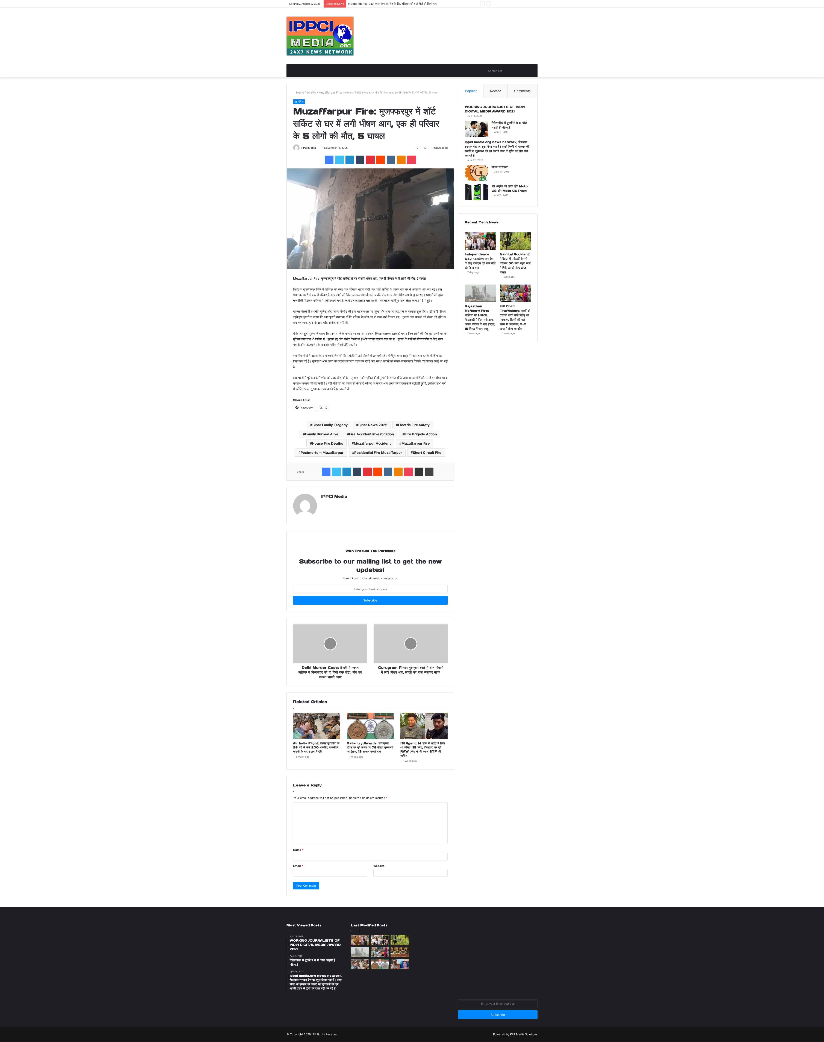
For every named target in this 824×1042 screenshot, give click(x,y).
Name (298, 849)
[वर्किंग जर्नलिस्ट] (476, 173)
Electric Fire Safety (414, 425)
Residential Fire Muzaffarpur (378, 452)
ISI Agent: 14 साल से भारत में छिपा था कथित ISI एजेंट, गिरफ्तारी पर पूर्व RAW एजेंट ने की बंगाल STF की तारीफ (422, 749)
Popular (471, 91)
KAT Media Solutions (524, 1034)
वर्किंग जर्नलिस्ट (500, 167)
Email (298, 866)
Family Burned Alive (321, 434)
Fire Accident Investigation (371, 434)
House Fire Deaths (327, 443)
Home (299, 92)
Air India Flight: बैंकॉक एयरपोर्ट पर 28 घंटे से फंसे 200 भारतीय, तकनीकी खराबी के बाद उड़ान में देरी (316, 747)
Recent (495, 91)
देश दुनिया (311, 92)
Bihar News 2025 (372, 425)
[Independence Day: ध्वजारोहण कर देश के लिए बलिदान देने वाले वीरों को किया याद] (480, 241)
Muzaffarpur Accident (372, 443)
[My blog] (320, 36)
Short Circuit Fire (427, 452)
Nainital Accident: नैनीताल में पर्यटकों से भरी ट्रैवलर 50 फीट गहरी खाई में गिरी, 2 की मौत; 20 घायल (402, 3)
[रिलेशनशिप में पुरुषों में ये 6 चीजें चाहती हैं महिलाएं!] (476, 129)
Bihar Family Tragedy (330, 425)
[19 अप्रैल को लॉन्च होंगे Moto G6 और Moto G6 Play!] (476, 192)
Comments (522, 91)
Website (379, 866)
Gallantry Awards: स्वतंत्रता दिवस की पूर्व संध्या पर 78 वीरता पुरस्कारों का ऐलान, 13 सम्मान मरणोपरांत (370, 747)
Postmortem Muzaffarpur (322, 452)
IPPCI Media (308, 147)
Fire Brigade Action (421, 434)
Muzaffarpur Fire (415, 443)
